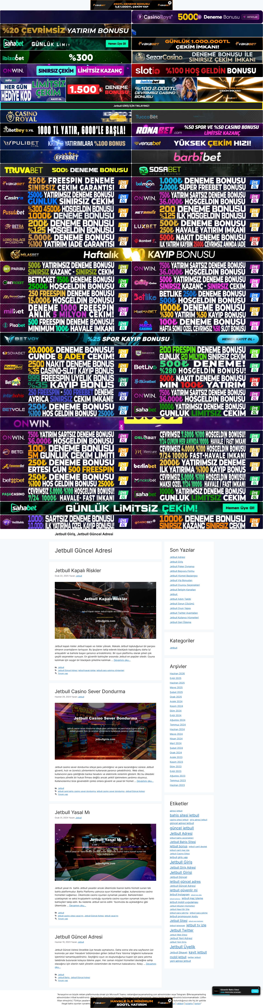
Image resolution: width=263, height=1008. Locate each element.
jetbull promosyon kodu (184, 916)
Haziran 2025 (177, 682)
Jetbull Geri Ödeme (180, 622)
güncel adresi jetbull (182, 823)
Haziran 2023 (177, 785)
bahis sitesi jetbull (184, 815)
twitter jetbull (194, 957)
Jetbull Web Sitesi (178, 934)
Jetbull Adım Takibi (180, 599)
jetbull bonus (178, 846)
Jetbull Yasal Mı (72, 812)
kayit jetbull (198, 952)
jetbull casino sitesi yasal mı (70, 916)
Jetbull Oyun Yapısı (180, 608)
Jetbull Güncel (178, 877)
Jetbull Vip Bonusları (181, 580)
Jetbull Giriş (176, 561)
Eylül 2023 (175, 771)
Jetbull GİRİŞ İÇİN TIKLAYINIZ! (131, 105)
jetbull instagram (180, 894)
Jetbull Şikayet (178, 952)
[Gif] (131, 254)
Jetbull (61, 667)
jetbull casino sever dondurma (110, 791)
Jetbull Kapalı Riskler (78, 570)
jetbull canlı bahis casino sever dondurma (77, 791)
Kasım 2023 (176, 762)
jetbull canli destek (198, 846)
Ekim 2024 (175, 710)
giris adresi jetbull (198, 819)
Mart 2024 (175, 743)
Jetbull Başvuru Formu (182, 571)
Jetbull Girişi (181, 872)
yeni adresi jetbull (180, 960)
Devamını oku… (122, 660)
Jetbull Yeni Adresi (181, 938)
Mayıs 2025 (176, 687)
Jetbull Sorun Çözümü (182, 603)
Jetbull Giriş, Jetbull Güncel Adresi (84, 534)
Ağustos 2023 (177, 776)
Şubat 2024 (176, 748)
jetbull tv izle (196, 925)
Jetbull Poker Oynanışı (182, 566)
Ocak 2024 (176, 752)
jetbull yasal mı (111, 916)
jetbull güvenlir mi (184, 890)
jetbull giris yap (179, 857)
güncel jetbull (182, 828)
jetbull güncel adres (185, 882)
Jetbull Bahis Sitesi (183, 842)
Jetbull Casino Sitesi (180, 853)
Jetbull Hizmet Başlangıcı (184, 575)
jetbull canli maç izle (179, 850)
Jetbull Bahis (64, 977)
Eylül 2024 (175, 715)
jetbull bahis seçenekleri (182, 838)
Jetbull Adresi (177, 557)
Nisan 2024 (176, 738)
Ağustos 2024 (177, 720)
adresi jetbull (176, 811)
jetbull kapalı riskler (86, 670)
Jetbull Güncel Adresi (67, 670)
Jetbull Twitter (182, 930)
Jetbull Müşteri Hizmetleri (182, 906)
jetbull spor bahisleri (196, 921)
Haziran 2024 (177, 729)
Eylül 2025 (175, 678)
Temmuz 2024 (178, 724)
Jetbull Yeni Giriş (178, 942)
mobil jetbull (178, 957)
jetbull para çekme (199, 913)
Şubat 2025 (176, 692)
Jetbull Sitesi (178, 920)
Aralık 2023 (176, 757)
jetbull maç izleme (192, 898)
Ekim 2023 (175, 766)
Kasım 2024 (176, 706)
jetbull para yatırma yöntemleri (110, 670)
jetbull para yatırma (179, 913)
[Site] (65, 184)
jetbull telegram (177, 925)
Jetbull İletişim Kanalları (183, 589)
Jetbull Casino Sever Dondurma (90, 691)
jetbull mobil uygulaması (184, 902)
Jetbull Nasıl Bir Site (179, 909)
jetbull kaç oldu (196, 895)
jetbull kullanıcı (175, 899)
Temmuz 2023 (178, 780)
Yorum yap (63, 673)
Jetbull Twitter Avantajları (184, 613)
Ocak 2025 (176, 696)
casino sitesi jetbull (179, 819)
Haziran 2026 (177, 673)
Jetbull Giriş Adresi (183, 867)
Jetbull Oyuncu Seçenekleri (185, 585)
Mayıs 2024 (176, 734)
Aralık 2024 (176, 701)
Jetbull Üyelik (182, 946)
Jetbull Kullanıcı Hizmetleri (184, 617)
